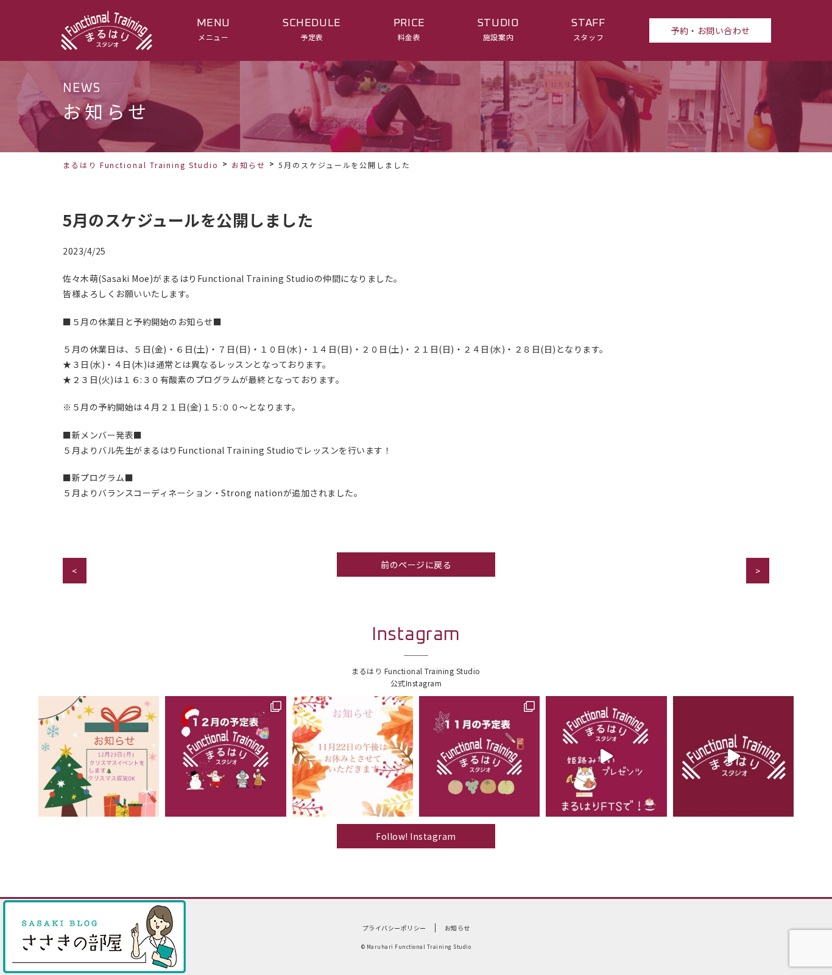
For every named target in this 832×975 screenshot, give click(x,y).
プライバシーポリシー (394, 927)
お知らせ (248, 165)
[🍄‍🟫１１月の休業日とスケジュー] (479, 756)
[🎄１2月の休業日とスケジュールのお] (225, 756)
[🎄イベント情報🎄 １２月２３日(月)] (98, 756)
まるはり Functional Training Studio (141, 165)
